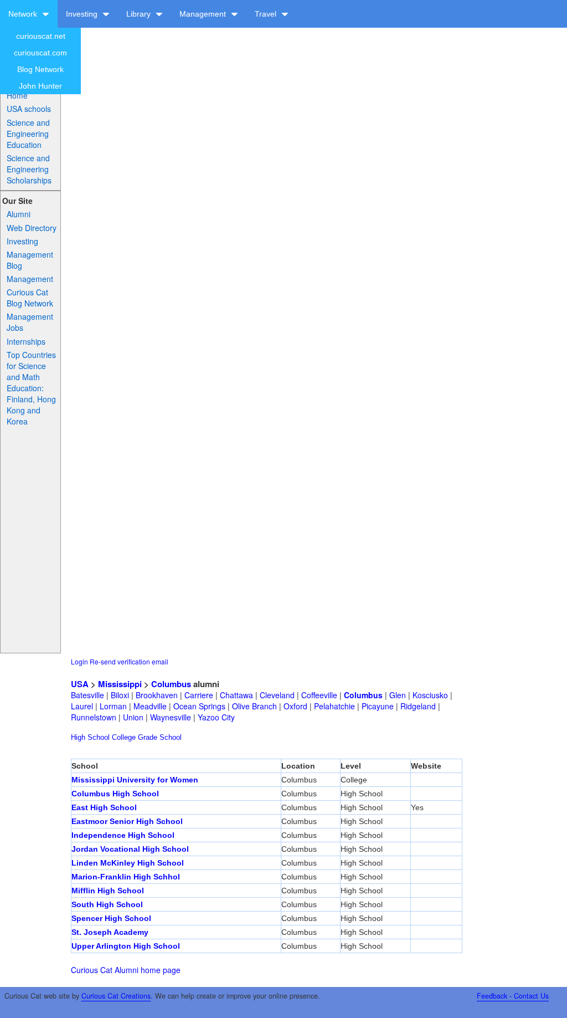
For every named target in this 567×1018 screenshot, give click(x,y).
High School (90, 737)
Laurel (82, 706)
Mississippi (120, 684)
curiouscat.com (40, 52)
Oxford (295, 706)
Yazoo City (216, 717)
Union (133, 717)
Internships (26, 341)
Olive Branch (254, 706)
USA (80, 684)
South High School (107, 904)
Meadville (150, 706)
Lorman (113, 706)
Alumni (18, 213)
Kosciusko (430, 694)
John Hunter (40, 85)
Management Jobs (30, 322)
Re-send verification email (129, 661)
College (124, 737)
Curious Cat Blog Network (30, 298)
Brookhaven (157, 694)
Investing (83, 13)
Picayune (378, 706)
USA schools (29, 108)
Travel (267, 13)
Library (139, 13)
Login (79, 661)
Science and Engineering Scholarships (29, 169)
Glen (397, 694)
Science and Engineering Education (28, 133)
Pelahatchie (334, 706)
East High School (104, 807)
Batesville (87, 694)
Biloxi (120, 694)
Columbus (171, 684)
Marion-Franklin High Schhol (125, 876)
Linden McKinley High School (127, 862)
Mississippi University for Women (134, 779)
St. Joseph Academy (109, 932)
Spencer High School (111, 918)
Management (203, 13)
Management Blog (30, 260)
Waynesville (170, 717)
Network (23, 13)
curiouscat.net (40, 36)
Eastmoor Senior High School (127, 821)
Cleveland (277, 694)
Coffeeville (319, 694)
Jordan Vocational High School (130, 849)
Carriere (198, 694)
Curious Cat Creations (116, 996)
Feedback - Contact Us (513, 996)
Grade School (160, 737)
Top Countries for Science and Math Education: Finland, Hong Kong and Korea (31, 388)
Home (17, 95)
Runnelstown (93, 717)
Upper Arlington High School (125, 946)
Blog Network (40, 69)
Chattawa (236, 694)
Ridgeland (418, 706)
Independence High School (122, 835)
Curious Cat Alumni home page (126, 969)
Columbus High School (115, 793)
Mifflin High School (107, 890)
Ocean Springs (199, 706)
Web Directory (31, 227)
